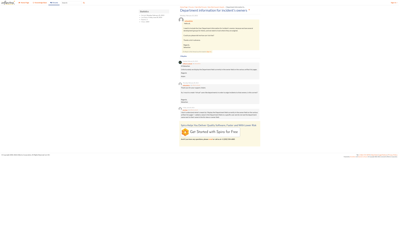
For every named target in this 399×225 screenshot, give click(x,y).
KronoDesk (352, 156)
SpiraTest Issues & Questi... (216, 7)
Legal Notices (383, 155)
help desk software (362, 156)
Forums (191, 7)
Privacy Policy (392, 155)
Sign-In (209, 51)
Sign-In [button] (393, 3)
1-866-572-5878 (364, 155)
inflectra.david (196, 85)
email (211, 139)
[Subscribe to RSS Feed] (249, 10)
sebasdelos (198, 63)
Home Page (183, 7)
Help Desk (374, 155)
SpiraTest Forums (201, 7)
